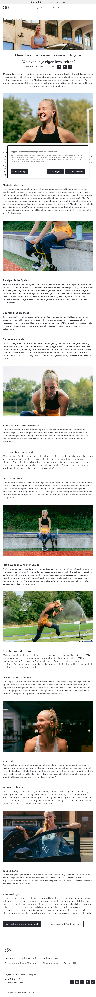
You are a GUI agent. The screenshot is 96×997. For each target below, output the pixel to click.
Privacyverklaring (30, 958)
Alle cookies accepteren (75, 171)
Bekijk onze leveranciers (18, 165)
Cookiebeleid (11, 958)
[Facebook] (59, 67)
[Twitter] (65, 67)
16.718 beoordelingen (57, 2)
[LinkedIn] (70, 67)
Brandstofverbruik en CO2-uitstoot (21, 962)
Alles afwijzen (55, 171)
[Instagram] (77, 982)
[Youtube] (88, 982)
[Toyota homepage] (6, 8)
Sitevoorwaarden (51, 962)
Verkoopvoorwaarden (53, 958)
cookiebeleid (54, 159)
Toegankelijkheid (71, 962)
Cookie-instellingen (19, 171)
